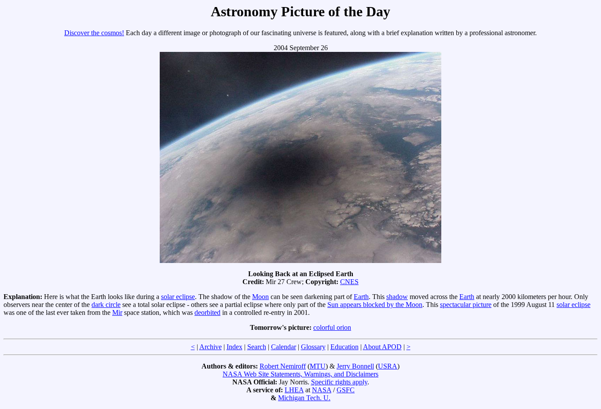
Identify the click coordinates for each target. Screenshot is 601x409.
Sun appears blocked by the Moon (374, 304)
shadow (397, 296)
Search (256, 347)
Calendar (283, 347)
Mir (117, 312)
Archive (210, 347)
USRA (387, 366)
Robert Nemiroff (283, 366)
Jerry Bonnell (355, 366)
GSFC (346, 390)
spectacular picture (465, 304)
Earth (361, 296)
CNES (349, 281)
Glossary (313, 347)
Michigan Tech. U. (304, 398)
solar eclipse (178, 296)
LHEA (294, 390)
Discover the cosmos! (94, 33)
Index (234, 347)
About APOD (382, 347)
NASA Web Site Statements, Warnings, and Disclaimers (300, 374)
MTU (318, 366)
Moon (260, 296)
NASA (321, 390)
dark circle (106, 304)
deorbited (207, 312)
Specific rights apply (339, 382)
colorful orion (332, 327)
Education (344, 347)
